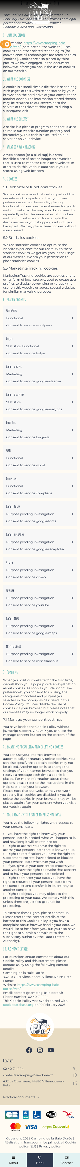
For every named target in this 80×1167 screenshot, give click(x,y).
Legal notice (52, 1142)
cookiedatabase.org (18, 1005)
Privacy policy (50, 1146)
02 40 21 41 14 (13, 1069)
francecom (32, 1142)
